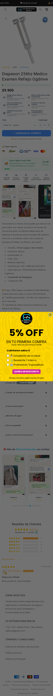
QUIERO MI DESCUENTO (26, 371)
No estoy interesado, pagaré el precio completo (26, 378)
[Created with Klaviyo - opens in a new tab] (26, 382)
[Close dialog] (50, 315)
